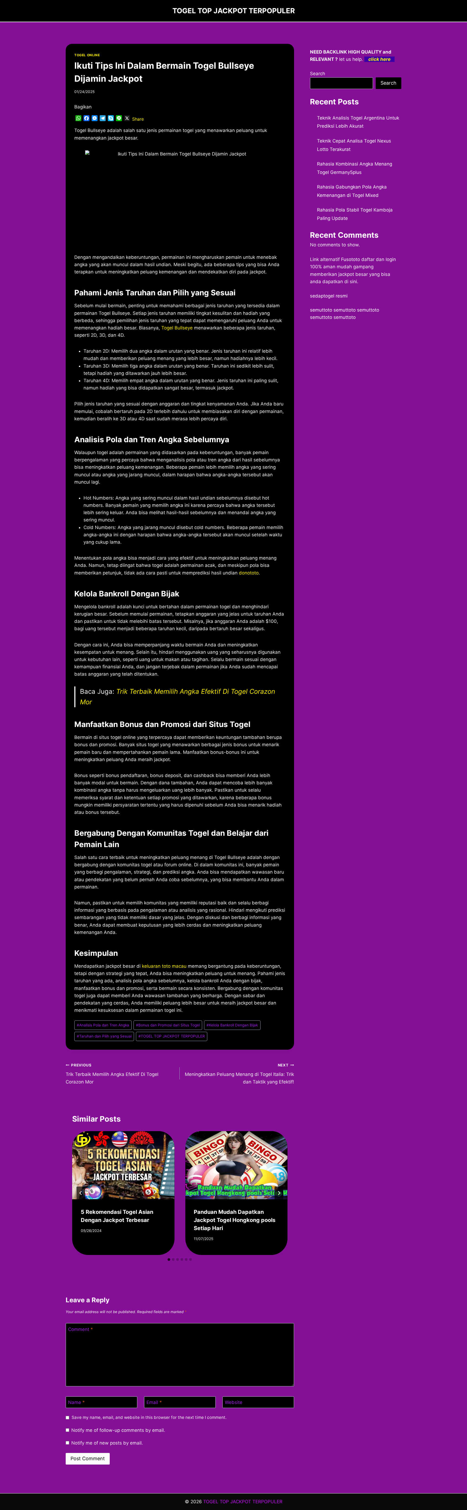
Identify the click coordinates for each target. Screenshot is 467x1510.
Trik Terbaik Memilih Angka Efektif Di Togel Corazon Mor (112, 1074)
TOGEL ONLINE (87, 55)
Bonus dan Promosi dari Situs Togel (168, 1025)
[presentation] (123, 1165)
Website (233, 1402)
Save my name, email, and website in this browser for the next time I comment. (149, 1417)
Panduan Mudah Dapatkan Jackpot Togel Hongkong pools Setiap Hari (234, 1220)
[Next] (279, 1193)
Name (76, 1402)
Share (138, 119)
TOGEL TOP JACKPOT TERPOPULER (171, 1036)
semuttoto (321, 310)
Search (317, 73)
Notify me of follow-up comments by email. (118, 1430)
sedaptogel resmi (329, 296)
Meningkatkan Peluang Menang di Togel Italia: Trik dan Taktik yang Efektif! (239, 1074)
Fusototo (350, 259)
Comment (80, 1329)
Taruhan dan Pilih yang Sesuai (104, 1036)
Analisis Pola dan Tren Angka (103, 1025)
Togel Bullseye (177, 328)
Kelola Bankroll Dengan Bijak (232, 1025)
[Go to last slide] (80, 1193)
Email (154, 1402)
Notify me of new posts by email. (107, 1443)
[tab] (169, 1259)
